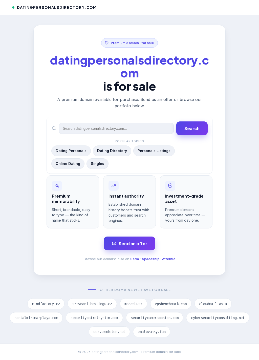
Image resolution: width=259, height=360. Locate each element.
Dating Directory (112, 151)
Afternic (168, 259)
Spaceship (150, 259)
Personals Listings (154, 151)
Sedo (134, 259)
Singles (97, 163)
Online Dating (68, 163)
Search (192, 128)
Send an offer (133, 243)
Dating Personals (71, 151)
